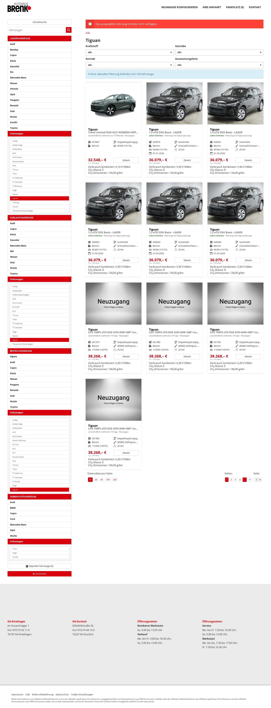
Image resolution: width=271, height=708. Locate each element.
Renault (14, 105)
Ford (12, 518)
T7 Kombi (16, 481)
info (88, 33)
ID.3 (14, 448)
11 (250, 479)
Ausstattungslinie (186, 59)
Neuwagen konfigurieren (179, 7)
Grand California (19, 440)
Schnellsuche (40, 22)
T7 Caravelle (17, 182)
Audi (12, 43)
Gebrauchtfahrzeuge (23, 496)
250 (115, 479)
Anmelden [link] (41, 573)
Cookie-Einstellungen (82, 694)
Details (126, 160)
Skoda (13, 116)
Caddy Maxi (17, 149)
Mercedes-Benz (18, 77)
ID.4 (14, 311)
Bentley (14, 49)
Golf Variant (17, 157)
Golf (14, 153)
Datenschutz (62, 694)
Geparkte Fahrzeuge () (41, 566)
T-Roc (14, 173)
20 (96, 479)
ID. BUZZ (15, 307)
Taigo (14, 190)
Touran (15, 206)
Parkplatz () (235, 7)
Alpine (13, 356)
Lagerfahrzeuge (20, 38)
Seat (12, 111)
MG (12, 251)
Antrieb (90, 59)
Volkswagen (16, 133)
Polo (14, 165)
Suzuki (13, 122)
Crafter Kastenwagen (20, 295)
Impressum (17, 694)
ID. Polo (15, 444)
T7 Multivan (17, 186)
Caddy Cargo (17, 145)
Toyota (14, 127)
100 (108, 479)
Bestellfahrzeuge (21, 350)
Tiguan (15, 198)
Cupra (13, 55)
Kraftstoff (92, 46)
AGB (27, 694)
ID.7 (14, 452)
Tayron (15, 194)
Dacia (13, 60)
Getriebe (180, 46)
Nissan (13, 83)
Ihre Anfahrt (212, 7)
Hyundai (14, 66)
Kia (11, 71)
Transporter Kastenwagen (22, 210)
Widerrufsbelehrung (42, 694)
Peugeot (14, 99)
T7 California (17, 178)
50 (101, 479)
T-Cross (15, 169)
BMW (13, 507)
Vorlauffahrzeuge (21, 217)
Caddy (15, 141)
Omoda (14, 88)
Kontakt (255, 7)
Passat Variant (18, 161)
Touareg (15, 202)
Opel (12, 94)
